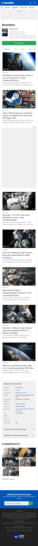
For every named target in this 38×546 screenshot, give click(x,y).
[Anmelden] (31, 503)
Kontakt (34, 515)
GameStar (5, 523)
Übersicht (7, 49)
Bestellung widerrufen (13, 515)
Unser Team (13, 513)
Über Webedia (28, 513)
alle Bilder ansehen (8, 479)
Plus (15, 49)
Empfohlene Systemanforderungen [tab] (16, 435)
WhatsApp (29, 528)
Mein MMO (18, 523)
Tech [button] (33, 7)
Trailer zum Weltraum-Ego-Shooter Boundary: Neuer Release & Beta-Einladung (17, 255)
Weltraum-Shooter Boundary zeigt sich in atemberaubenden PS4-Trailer (18, 366)
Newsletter (28, 515)
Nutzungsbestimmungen (8, 516)
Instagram (18, 528)
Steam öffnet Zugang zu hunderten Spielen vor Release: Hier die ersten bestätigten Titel (17, 115)
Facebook (12, 528)
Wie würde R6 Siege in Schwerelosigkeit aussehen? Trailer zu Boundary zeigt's (17, 293)
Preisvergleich (19, 43)
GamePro (11, 523)
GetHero (24, 523)
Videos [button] (24, 7)
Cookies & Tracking (13, 518)
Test (30, 49)
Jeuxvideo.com (31, 523)
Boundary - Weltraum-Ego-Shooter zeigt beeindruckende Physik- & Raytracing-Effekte (17, 330)
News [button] (16, 7)
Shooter (18, 390)
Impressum (6, 513)
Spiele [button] (8, 7)
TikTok (24, 528)
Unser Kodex (20, 513)
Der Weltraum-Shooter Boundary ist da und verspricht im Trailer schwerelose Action (18, 78)
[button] (30, 2)
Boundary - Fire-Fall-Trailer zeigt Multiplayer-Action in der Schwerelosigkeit (16, 217)
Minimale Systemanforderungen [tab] (15, 429)
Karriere (22, 515)
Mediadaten (19, 516)
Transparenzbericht (25, 518)
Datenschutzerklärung (29, 516)
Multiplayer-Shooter (21, 392)
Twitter (7, 528)
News (23, 49)
